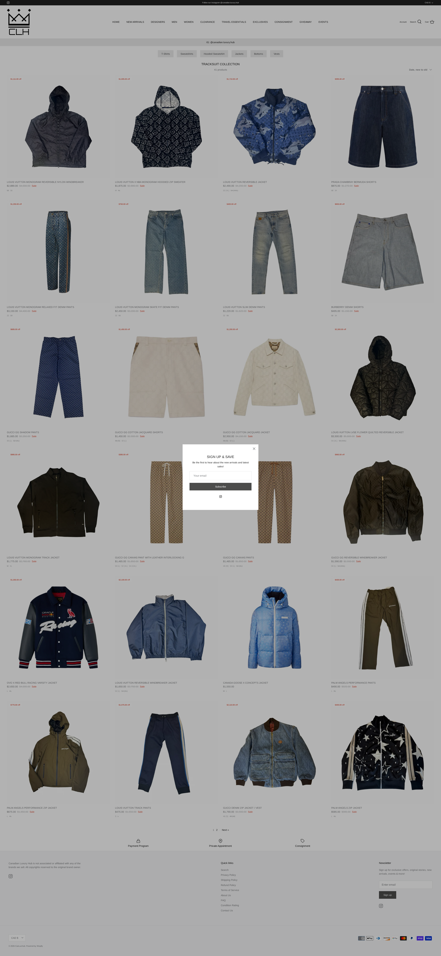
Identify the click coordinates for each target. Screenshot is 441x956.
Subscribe (220, 486)
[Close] (254, 448)
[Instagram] (220, 496)
